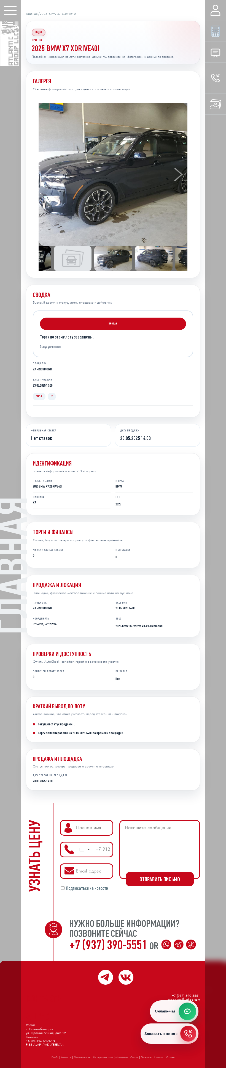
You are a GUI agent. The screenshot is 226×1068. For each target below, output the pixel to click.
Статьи (134, 1057)
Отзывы (170, 1057)
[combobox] (84, 849)
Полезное (146, 1057)
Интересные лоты (103, 1057)
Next (178, 174)
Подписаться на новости (87, 888)
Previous (48, 174)
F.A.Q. (55, 1057)
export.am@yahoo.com (184, 999)
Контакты (66, 1057)
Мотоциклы (121, 1057)
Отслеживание (82, 1057)
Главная (31, 14)
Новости (158, 1057)
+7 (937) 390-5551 (109, 944)
